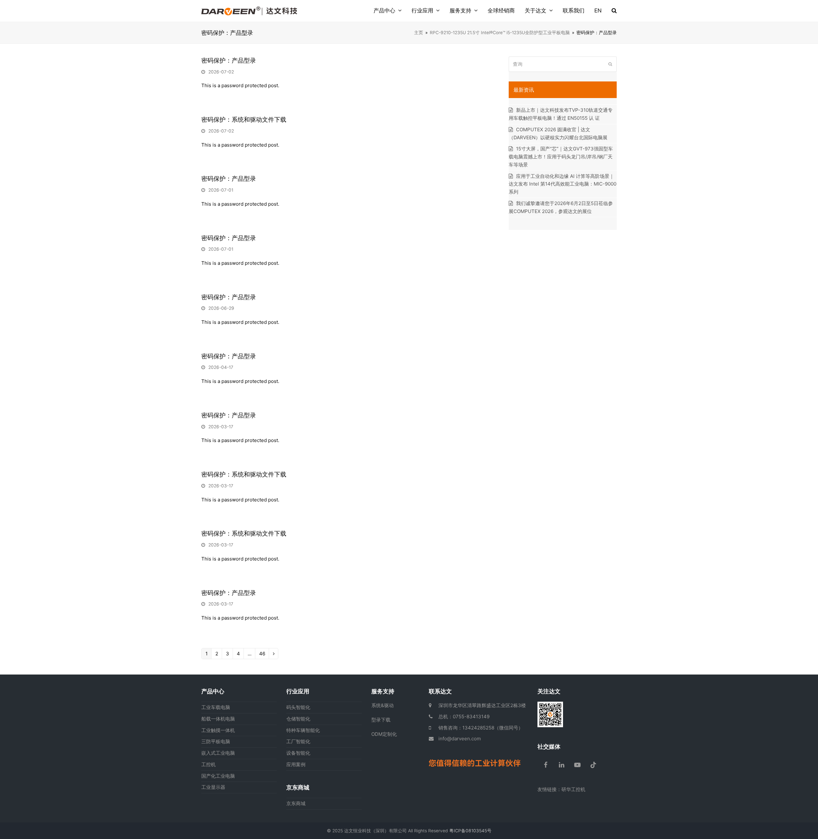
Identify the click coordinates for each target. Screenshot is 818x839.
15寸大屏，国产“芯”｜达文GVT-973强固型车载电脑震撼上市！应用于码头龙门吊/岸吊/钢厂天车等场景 (561, 157)
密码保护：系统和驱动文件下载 (243, 119)
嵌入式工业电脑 (218, 753)
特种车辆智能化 (303, 730)
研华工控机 (573, 789)
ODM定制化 (384, 734)
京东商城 (295, 803)
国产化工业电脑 (218, 776)
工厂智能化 (298, 741)
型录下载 (380, 720)
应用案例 (295, 764)
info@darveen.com (459, 739)
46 (262, 654)
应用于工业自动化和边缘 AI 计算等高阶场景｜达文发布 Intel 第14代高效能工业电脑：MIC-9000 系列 (562, 184)
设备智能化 (298, 753)
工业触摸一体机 (218, 730)
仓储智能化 (298, 719)
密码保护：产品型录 (228, 60)
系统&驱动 (382, 705)
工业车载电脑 (215, 707)
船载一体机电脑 (218, 719)
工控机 (208, 764)
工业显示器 (213, 787)
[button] (614, 11)
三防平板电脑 (215, 741)
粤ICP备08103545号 (470, 830)
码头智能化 (298, 707)
